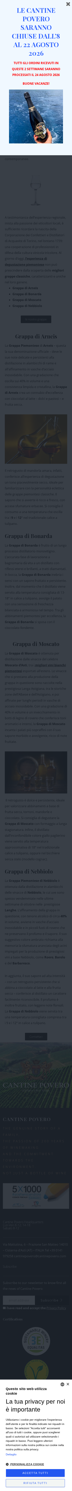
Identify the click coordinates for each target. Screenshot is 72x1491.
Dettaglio (11, 1454)
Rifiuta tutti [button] (35, 1483)
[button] (36, 1464)
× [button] (67, 1384)
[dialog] (36, 1435)
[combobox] (62, 1384)
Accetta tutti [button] (35, 1473)
